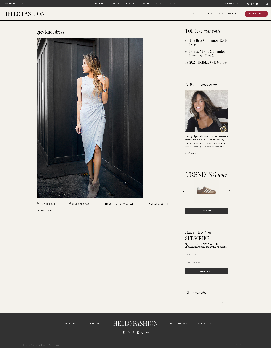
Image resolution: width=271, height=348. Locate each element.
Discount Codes (179, 323)
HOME (159, 4)
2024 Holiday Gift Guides (208, 62)
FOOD (173, 4)
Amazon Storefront (229, 14)
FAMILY (115, 4)
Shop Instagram (201, 14)
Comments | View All (121, 204)
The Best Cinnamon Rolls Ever (208, 42)
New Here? (9, 4)
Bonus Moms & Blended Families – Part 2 (207, 53)
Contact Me (205, 323)
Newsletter (232, 4)
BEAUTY (130, 4)
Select (193, 302)
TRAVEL (145, 4)
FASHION (100, 4)
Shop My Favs (256, 14)
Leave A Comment (161, 204)
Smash (245, 345)
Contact (24, 4)
